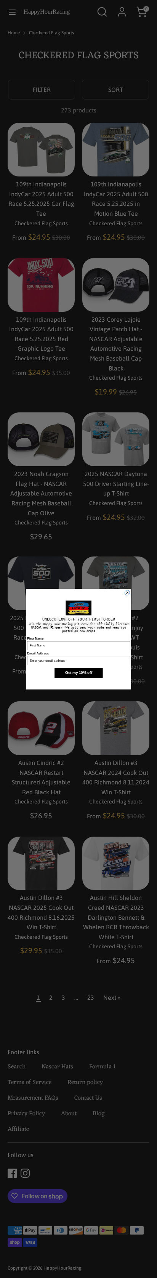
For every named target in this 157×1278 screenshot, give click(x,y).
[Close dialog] (127, 592)
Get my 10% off (78, 672)
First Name (35, 638)
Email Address (38, 653)
